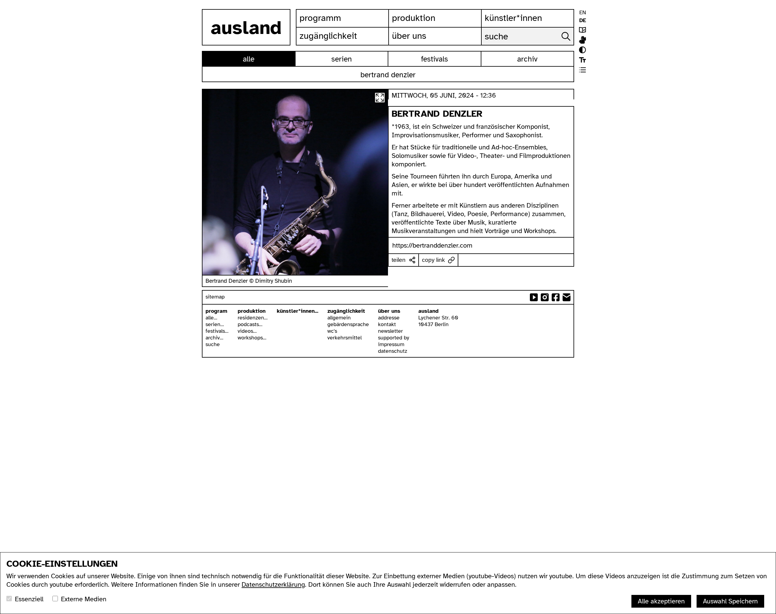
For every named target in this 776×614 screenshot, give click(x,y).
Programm (320, 18)
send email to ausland (566, 297)
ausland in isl (582, 40)
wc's (332, 331)
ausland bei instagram (545, 297)
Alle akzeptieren (661, 601)
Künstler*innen (513, 18)
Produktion (413, 18)
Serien (341, 59)
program (216, 311)
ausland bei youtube (534, 297)
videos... (247, 331)
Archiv (527, 59)
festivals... (217, 331)
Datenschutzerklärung (273, 584)
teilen (399, 260)
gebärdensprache (348, 324)
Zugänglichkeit (328, 36)
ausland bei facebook (556, 297)
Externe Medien (83, 599)
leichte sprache (582, 30)
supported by (393, 337)
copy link (433, 260)
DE (582, 20)
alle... (211, 317)
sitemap (215, 296)
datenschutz (392, 351)
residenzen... (253, 317)
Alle (248, 59)
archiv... (214, 337)
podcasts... (250, 324)
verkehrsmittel (344, 337)
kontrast (582, 50)
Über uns (409, 36)
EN (582, 12)
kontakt (387, 324)
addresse (389, 317)
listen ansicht (582, 70)
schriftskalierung (582, 60)
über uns (389, 311)
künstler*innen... (297, 311)
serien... (215, 324)
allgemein (339, 317)
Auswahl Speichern (730, 601)
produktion (252, 311)
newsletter (390, 331)
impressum (391, 344)
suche (213, 344)
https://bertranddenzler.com (432, 245)
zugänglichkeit (346, 311)
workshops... (252, 337)
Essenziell (29, 599)
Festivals (434, 59)
